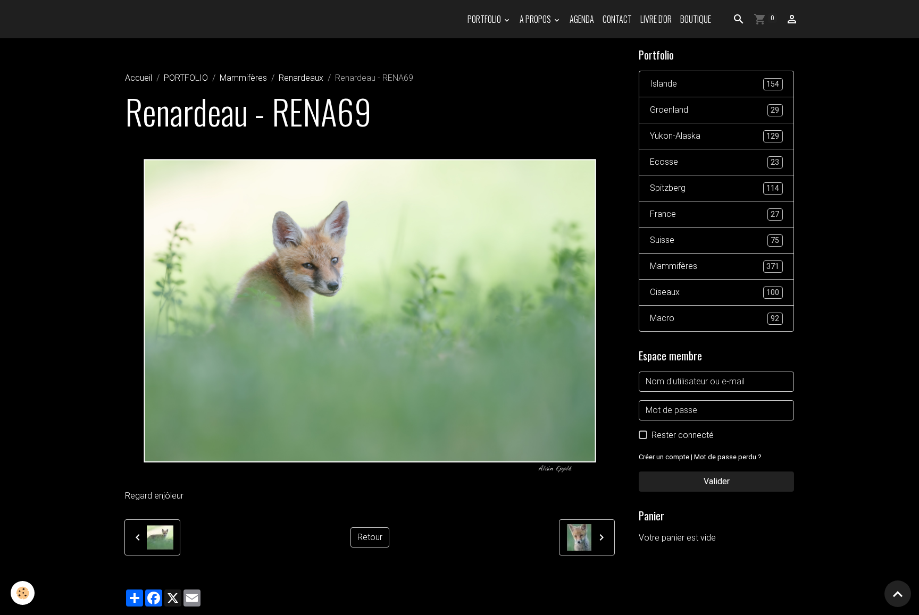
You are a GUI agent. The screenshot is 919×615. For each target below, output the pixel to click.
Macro (714, 318)
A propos (536, 19)
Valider (717, 481)
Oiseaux (714, 292)
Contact (617, 19)
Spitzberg (714, 188)
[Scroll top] (897, 593)
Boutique (695, 19)
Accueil (138, 78)
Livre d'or (656, 19)
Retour (369, 537)
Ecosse (714, 162)
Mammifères (243, 78)
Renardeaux (301, 78)
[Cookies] (23, 593)
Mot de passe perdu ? (727, 457)
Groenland (714, 110)
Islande (714, 84)
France (714, 214)
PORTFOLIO (485, 19)
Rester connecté (682, 435)
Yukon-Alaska (714, 136)
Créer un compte (664, 457)
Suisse (714, 240)
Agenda (582, 19)
